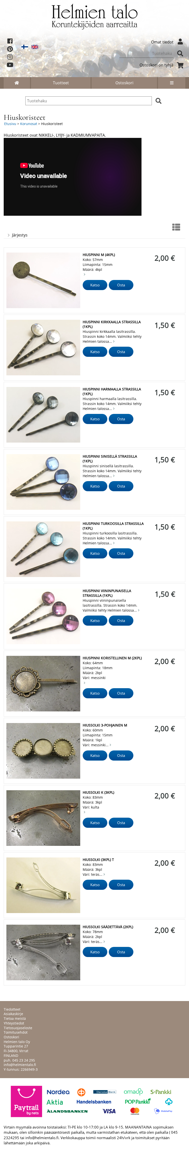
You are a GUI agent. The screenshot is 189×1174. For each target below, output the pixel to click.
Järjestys (20, 235)
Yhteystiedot (14, 1023)
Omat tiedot (162, 42)
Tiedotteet (12, 1009)
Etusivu (10, 123)
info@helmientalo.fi (20, 1064)
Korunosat (28, 123)
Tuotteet (61, 82)
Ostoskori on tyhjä (156, 65)
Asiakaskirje (13, 1013)
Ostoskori (124, 82)
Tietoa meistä (15, 1018)
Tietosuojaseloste (18, 1027)
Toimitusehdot (16, 1032)
